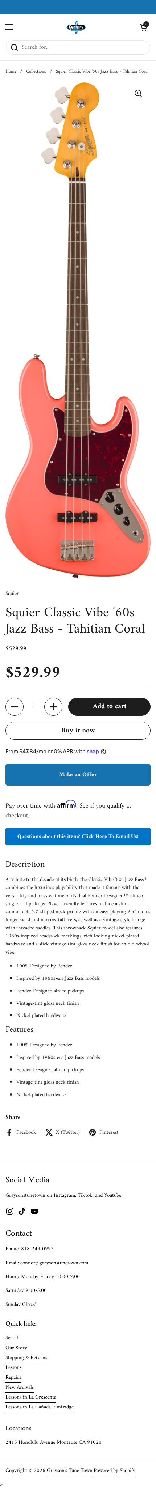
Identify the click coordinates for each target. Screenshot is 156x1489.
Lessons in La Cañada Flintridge (39, 1407)
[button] (143, 27)
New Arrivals (19, 1387)
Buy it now (78, 731)
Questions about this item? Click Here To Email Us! (78, 836)
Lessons (13, 1367)
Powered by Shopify (114, 1470)
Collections (36, 72)
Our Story (16, 1348)
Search (12, 1338)
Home (10, 72)
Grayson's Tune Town (70, 1470)
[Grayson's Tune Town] (76, 27)
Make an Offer (78, 775)
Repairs (13, 1377)
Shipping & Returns (26, 1357)
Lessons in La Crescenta (30, 1397)
